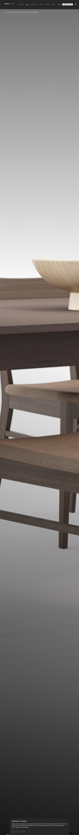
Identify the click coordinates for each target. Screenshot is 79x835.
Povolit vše (15, 831)
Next (76, 426)
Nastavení (23, 831)
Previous (2, 426)
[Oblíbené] (76, 4)
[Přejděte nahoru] (75, 831)
